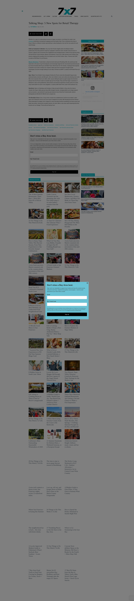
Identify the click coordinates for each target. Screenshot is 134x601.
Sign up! (67, 314)
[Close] (87, 283)
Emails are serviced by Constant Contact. (74, 310)
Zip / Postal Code (51, 301)
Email (48, 294)
